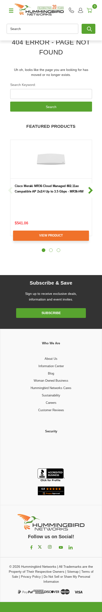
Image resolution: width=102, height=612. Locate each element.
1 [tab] (43, 250)
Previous (10, 190)
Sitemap (73, 571)
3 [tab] (58, 250)
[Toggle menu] (9, 10)
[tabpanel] (51, 194)
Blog (51, 373)
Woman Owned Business (51, 380)
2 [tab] (51, 250)
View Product (51, 235)
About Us (51, 358)
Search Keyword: (23, 85)
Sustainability (51, 395)
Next (90, 190)
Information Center (51, 366)
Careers (51, 403)
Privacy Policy (31, 576)
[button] (51, 451)
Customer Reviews (51, 410)
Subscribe (51, 313)
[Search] (88, 29)
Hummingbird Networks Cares (51, 388)
